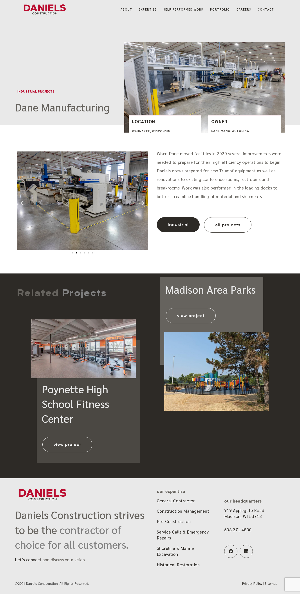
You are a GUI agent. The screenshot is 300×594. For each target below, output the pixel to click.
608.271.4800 (238, 529)
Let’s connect (28, 559)
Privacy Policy (252, 583)
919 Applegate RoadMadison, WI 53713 (244, 513)
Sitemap (271, 583)
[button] (22, 203)
